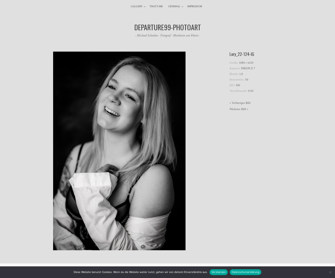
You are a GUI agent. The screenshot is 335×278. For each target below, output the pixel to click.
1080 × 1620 (246, 63)
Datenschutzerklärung (245, 272)
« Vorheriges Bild (240, 103)
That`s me (156, 6)
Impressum (194, 6)
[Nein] (330, 272)
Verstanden (219, 272)
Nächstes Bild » (239, 109)
